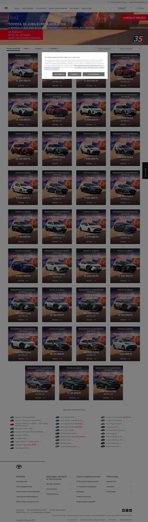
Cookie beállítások (93, 74)
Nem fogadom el (59, 74)
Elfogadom (74, 74)
